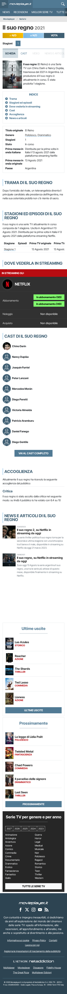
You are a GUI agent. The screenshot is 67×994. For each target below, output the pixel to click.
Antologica (10, 838)
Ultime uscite (33, 710)
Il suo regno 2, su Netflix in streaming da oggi (34, 531)
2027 (9, 828)
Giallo (8, 878)
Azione (8, 845)
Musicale (39, 849)
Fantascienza (12, 871)
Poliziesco (30, 135)
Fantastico (10, 874)
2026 (17, 828)
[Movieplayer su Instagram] (33, 909)
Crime (8, 856)
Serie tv (22, 19)
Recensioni (21, 12)
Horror (38, 838)
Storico (38, 867)
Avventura (10, 842)
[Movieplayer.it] (20, 4)
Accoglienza (16, 114)
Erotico (8, 867)
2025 (25, 828)
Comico (9, 849)
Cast (24, 53)
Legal (37, 842)
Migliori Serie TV (42, 12)
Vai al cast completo (33, 453)
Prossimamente (33, 804)
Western (39, 878)
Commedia (10, 853)
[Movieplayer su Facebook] (20, 909)
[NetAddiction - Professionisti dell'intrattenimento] (41, 961)
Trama (13, 98)
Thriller (38, 874)
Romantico (40, 864)
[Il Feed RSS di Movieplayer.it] (46, 909)
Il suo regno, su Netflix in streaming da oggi (40, 559)
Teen (37, 871)
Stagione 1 (9, 249)
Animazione (11, 835)
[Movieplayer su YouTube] (40, 909)
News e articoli (18, 118)
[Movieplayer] (33, 902)
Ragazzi (39, 860)
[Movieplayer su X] (27, 909)
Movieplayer (9, 19)
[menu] (4, 4)
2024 (33, 828)
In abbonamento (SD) (49, 297)
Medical (39, 845)
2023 (41, 828)
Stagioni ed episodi (20, 102)
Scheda (10, 53)
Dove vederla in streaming (24, 106)
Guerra (38, 835)
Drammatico (44, 135)
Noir (37, 853)
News (6, 12)
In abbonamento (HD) (49, 304)
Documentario (12, 860)
